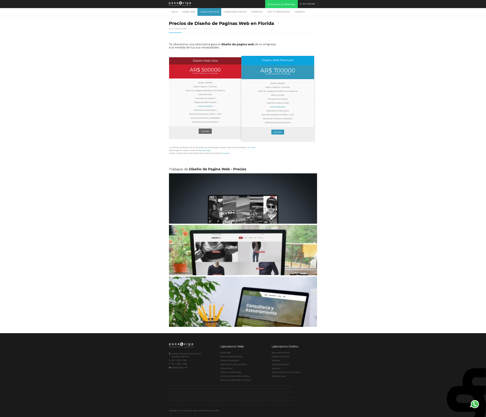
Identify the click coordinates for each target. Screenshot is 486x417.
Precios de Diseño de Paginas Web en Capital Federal (246, 386)
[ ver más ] (251, 147)
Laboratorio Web (209, 12)
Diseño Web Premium (278, 60)
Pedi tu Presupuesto (278, 12)
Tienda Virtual (227, 368)
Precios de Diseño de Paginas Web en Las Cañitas (214, 389)
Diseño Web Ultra (205, 60)
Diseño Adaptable (205, 106)
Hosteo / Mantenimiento (231, 372)
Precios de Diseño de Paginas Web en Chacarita (244, 389)
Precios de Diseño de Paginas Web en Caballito (183, 389)
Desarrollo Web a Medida (231, 356)
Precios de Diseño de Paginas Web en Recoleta (273, 395)
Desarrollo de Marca (280, 352)
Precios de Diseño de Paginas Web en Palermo (215, 386)
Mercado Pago (205, 150)
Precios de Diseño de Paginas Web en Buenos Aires (184, 386)
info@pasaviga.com (179, 367)
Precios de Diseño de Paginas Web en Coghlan (281, 400)
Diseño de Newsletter (230, 360)
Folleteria (276, 360)
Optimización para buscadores (234, 364)
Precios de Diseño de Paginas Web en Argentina (278, 386)
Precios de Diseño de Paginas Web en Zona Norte (276, 392)
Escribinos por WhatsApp (282, 4)
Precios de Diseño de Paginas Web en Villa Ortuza (248, 397)
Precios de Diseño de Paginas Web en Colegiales (274, 389)
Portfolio (257, 12)
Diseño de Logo (278, 376)
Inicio (174, 12)
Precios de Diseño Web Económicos (236, 380)
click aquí (226, 153)
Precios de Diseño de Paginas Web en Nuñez (215, 395)
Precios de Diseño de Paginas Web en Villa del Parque (219, 400)
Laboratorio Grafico (235, 12)
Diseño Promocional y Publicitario (286, 372)
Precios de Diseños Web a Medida (235, 376)
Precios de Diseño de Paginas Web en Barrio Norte (213, 392)
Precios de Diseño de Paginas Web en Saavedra (244, 395)
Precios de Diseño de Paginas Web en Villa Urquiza (216, 397)
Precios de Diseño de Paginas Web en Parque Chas (279, 397)
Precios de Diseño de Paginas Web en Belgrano (183, 392)
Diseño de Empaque (280, 364)
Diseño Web (188, 12)
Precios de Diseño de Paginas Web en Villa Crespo (245, 392)
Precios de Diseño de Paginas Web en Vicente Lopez (185, 395)
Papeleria (276, 368)
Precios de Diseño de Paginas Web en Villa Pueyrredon (185, 400)
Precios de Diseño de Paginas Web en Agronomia (252, 400)
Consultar (205, 131)
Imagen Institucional (281, 356)
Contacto (300, 12)
